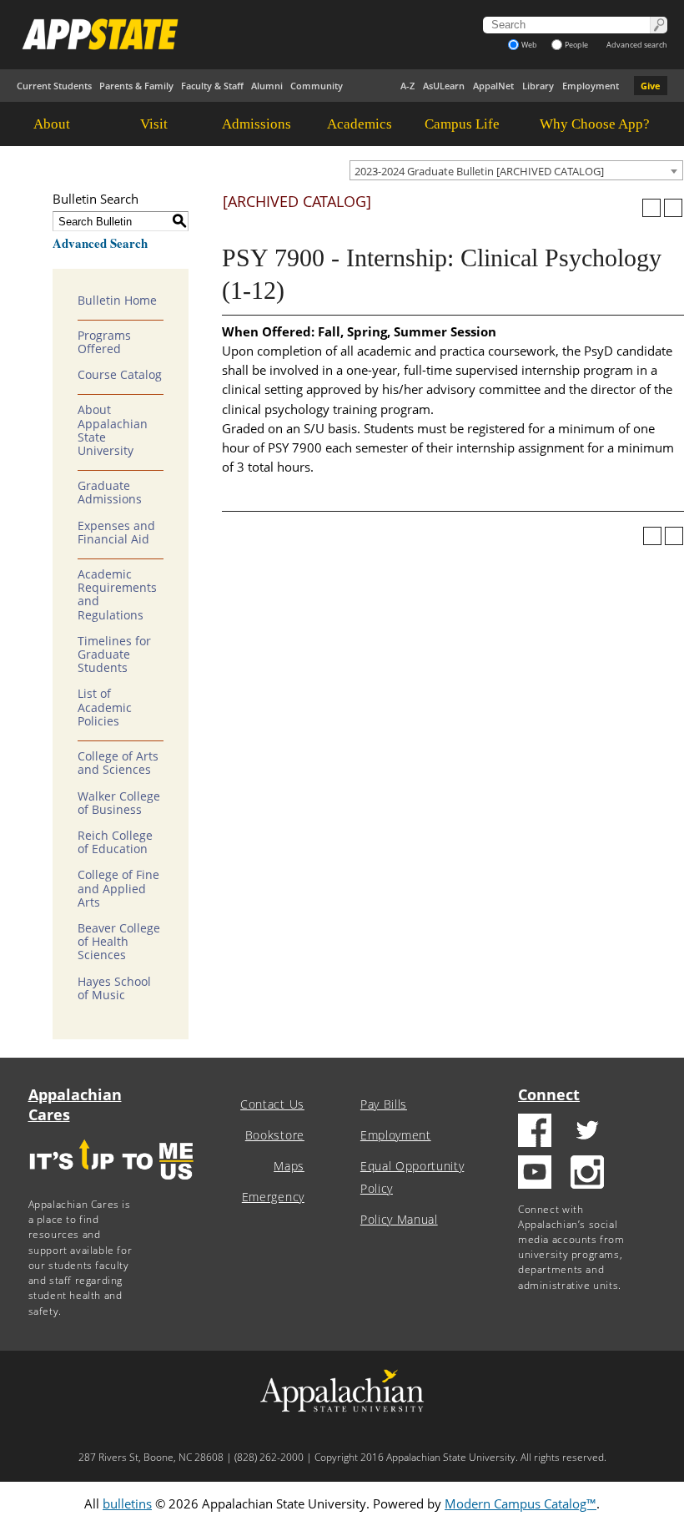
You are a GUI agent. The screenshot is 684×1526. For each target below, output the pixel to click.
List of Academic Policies (105, 707)
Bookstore (274, 1135)
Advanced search (636, 44)
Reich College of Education (115, 842)
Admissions (256, 124)
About (51, 124)
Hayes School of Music (114, 988)
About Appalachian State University (113, 430)
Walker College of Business (119, 803)
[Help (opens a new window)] (673, 208)
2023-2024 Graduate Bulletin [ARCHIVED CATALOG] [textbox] (479, 171)
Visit (154, 124)
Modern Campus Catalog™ (520, 1503)
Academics (359, 124)
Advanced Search (100, 243)
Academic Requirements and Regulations (117, 595)
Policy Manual (399, 1219)
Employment (590, 85)
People (576, 44)
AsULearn (444, 85)
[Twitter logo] (587, 1132)
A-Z (407, 85)
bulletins (127, 1503)
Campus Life (462, 124)
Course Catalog (120, 374)
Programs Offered (104, 342)
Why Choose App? (595, 124)
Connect (549, 1094)
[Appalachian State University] (223, 34)
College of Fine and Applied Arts (118, 888)
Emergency (273, 1197)
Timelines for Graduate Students (114, 654)
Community (316, 85)
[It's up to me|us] (111, 1185)
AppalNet (493, 85)
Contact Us (272, 1104)
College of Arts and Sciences (118, 763)
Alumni (267, 85)
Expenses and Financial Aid (116, 532)
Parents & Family (136, 85)
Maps (289, 1166)
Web (529, 44)
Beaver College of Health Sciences (119, 942)
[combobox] (516, 170)
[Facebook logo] (534, 1132)
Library (538, 85)
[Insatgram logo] (587, 1174)
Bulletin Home (117, 300)
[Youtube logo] (534, 1174)
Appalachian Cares (75, 1104)
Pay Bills (383, 1104)
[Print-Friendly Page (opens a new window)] (651, 208)
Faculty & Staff (212, 85)
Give (651, 85)
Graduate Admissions (110, 492)
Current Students (54, 85)
